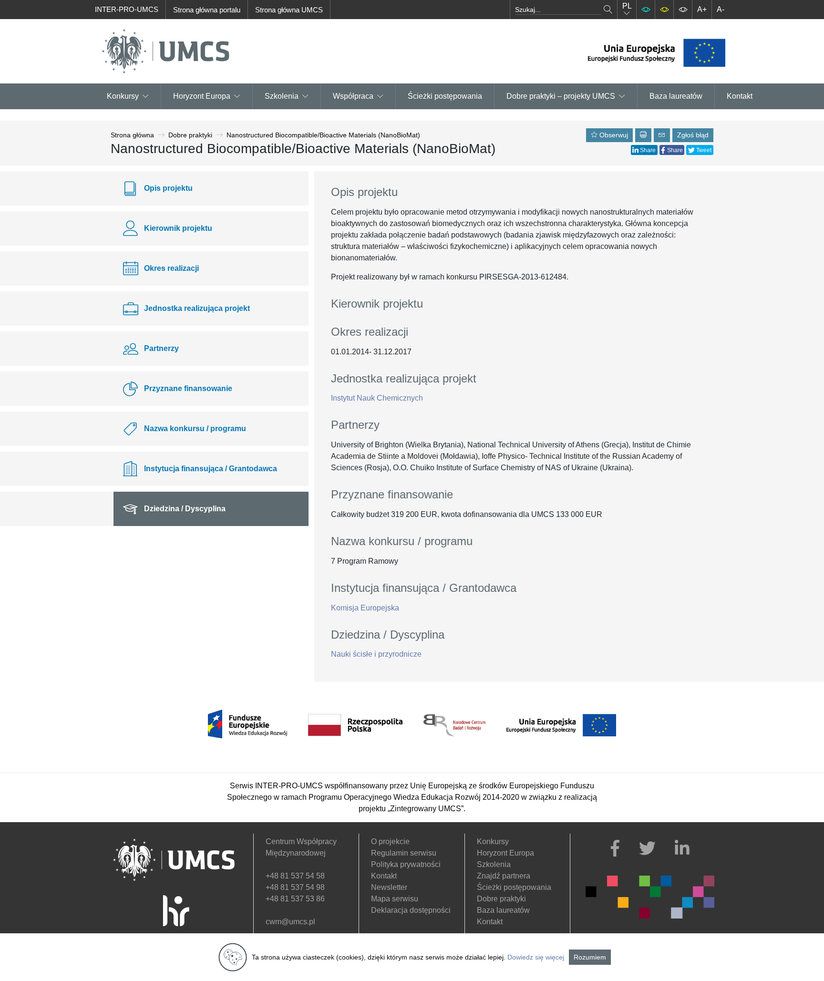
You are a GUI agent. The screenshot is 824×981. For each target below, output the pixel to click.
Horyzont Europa (505, 853)
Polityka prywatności (406, 864)
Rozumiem (590, 957)
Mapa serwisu (394, 899)
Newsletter (389, 887)
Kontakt (739, 96)
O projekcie (390, 841)
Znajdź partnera (503, 876)
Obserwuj (612, 135)
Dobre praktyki (190, 135)
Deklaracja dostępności (411, 910)
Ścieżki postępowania (445, 96)
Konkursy (123, 96)
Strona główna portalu (206, 9)
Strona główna (132, 135)
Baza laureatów (675, 96)
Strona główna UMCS (289, 9)
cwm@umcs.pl (290, 922)
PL (627, 6)
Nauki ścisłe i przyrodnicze (376, 654)
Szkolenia (282, 96)
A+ (702, 9)
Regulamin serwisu (403, 853)
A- (720, 9)
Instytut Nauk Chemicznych (377, 398)
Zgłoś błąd (693, 135)
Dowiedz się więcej (535, 957)
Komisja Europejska (365, 608)
